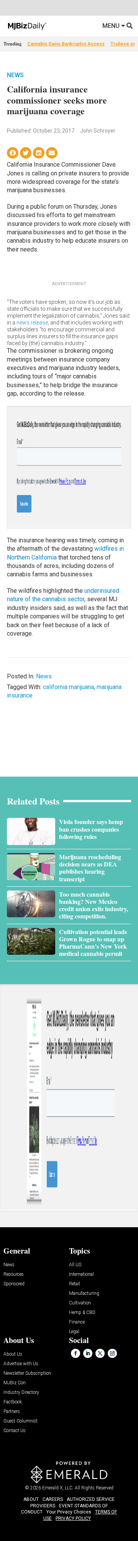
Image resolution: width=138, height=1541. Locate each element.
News (15, 75)
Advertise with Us (20, 1363)
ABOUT (31, 1499)
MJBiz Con (14, 1382)
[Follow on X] (100, 1353)
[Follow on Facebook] (75, 1353)
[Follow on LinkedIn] (87, 1353)
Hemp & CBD (82, 1312)
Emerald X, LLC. (58, 1488)
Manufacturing (84, 1293)
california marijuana (68, 687)
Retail (74, 1283)
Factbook (12, 1402)
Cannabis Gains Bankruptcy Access (66, 44)
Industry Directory (21, 1392)
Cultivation (80, 1303)
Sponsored (14, 1283)
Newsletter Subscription (27, 1373)
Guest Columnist (20, 1421)
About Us (12, 1354)
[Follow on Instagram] (112, 1353)
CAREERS (53, 1499)
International (81, 1274)
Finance (77, 1322)
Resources (13, 1274)
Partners (11, 1411)
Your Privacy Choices (68, 1512)
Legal (74, 1331)
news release (32, 323)
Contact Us (14, 1430)
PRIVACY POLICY (73, 1518)
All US (75, 1264)
